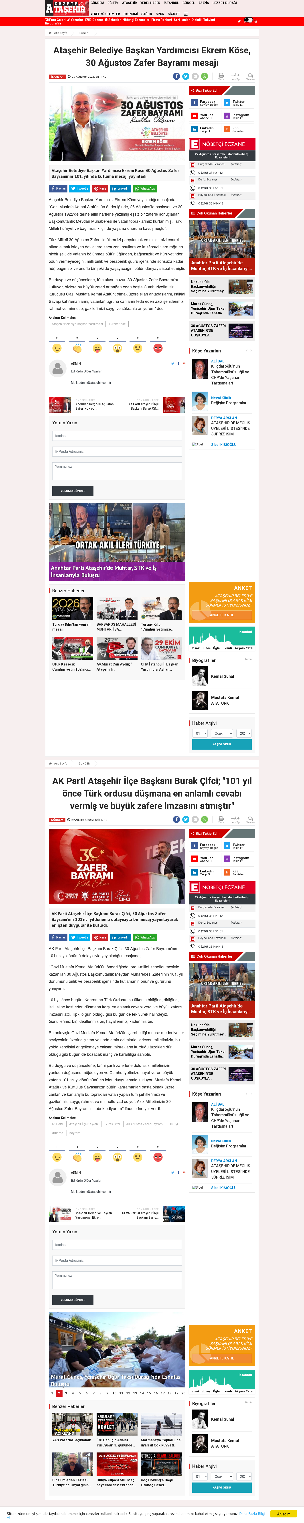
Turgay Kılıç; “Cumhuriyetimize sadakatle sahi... (156, 629)
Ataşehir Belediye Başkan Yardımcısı (77, 324)
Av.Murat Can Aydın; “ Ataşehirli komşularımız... (114, 669)
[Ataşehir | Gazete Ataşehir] (67, 8)
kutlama (57, 1133)
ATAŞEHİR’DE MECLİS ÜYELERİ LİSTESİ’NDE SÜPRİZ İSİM (230, 428)
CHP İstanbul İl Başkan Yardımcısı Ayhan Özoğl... (159, 669)
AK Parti (57, 1124)
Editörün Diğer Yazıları (86, 371)
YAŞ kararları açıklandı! (71, 1440)
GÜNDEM (85, 763)
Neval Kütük (221, 398)
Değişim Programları (229, 402)
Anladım (283, 1514)
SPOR (160, 14)
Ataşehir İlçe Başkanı (84, 1124)
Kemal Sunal (222, 676)
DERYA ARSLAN (224, 418)
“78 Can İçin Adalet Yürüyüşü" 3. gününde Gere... (114, 1445)
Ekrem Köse (117, 324)
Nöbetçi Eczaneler (136, 20)
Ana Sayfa (60, 32)
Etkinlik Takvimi (203, 20)
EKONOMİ (131, 14)
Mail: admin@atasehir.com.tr (91, 382)
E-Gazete (96, 20)
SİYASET (174, 14)
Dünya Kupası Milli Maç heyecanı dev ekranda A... (115, 1485)
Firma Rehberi (161, 20)
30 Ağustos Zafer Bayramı (144, 1124)
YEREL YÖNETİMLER (105, 14)
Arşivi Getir (222, 744)
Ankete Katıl (222, 615)
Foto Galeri (57, 20)
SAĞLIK (146, 14)
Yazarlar (76, 20)
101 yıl (174, 1124)
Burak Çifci (112, 1124)
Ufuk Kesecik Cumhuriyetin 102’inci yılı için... (70, 669)
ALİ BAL (217, 361)
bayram (74, 1133)
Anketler (114, 20)
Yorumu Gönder (73, 491)
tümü (248, 659)
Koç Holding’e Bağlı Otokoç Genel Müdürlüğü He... (157, 1485)
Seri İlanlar (182, 20)
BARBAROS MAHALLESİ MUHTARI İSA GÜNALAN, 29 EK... (116, 629)
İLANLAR (84, 32)
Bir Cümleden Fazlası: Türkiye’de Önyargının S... (70, 1485)
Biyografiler (54, 23)
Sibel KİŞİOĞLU (224, 445)
